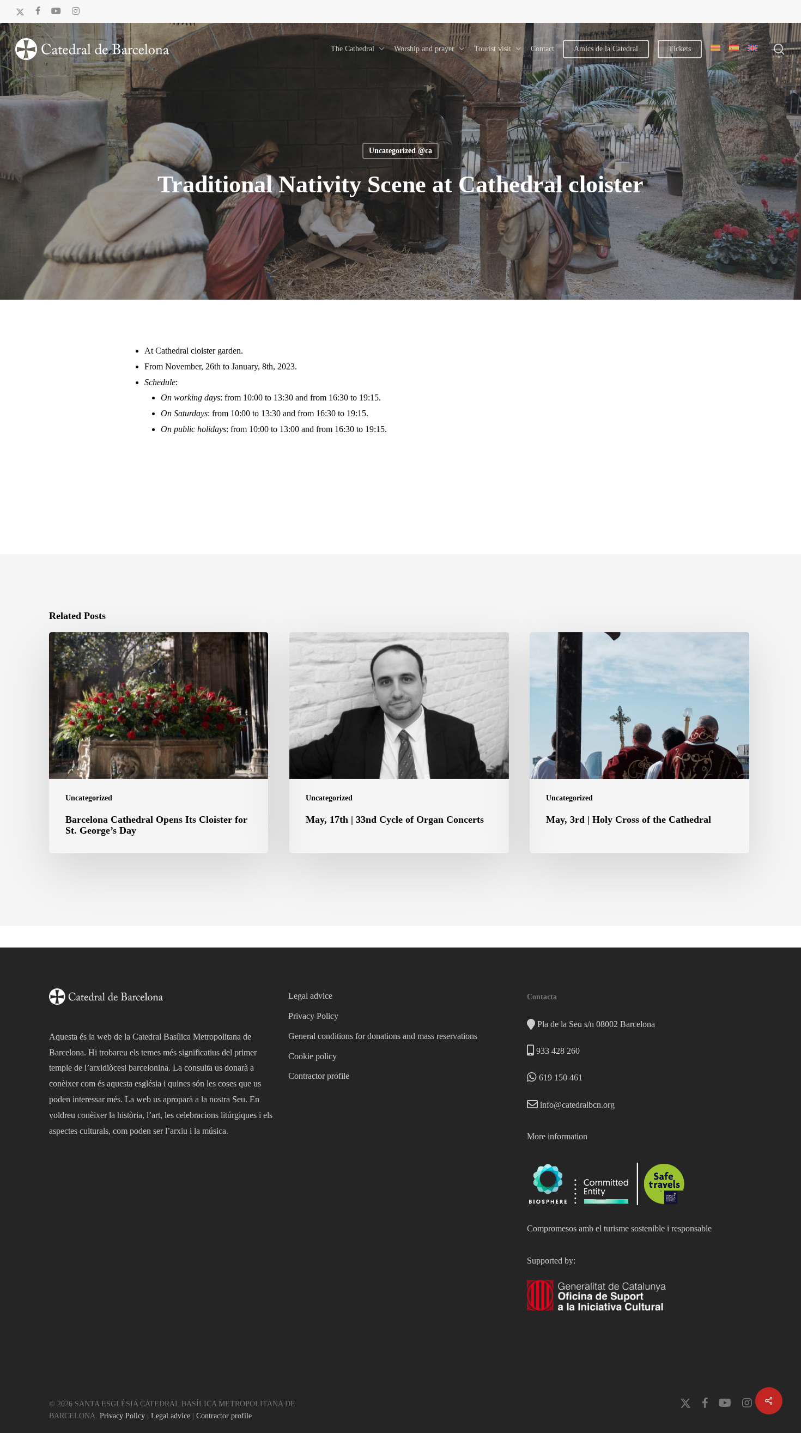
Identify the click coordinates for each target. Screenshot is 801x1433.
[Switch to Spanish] (734, 49)
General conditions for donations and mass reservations (382, 1036)
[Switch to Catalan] (715, 49)
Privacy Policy (313, 1016)
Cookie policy (312, 1056)
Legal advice (310, 995)
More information (557, 1136)
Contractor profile (318, 1075)
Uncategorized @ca (400, 151)
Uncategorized (88, 798)
